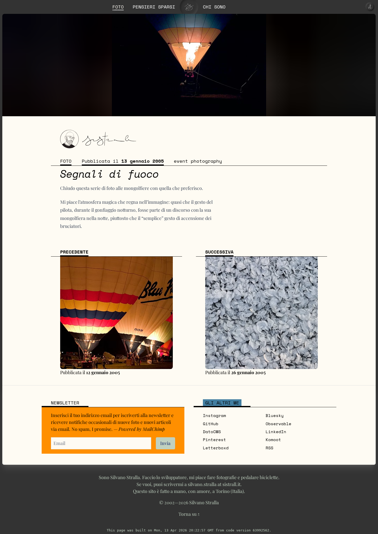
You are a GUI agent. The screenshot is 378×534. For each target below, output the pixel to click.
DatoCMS (212, 432)
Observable (278, 424)
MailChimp (154, 429)
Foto (65, 161)
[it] (369, 6)
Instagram (214, 415)
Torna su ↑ (189, 514)
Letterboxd (216, 448)
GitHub (210, 424)
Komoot (273, 439)
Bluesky (275, 415)
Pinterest (214, 439)
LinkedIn (276, 432)
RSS (269, 448)
